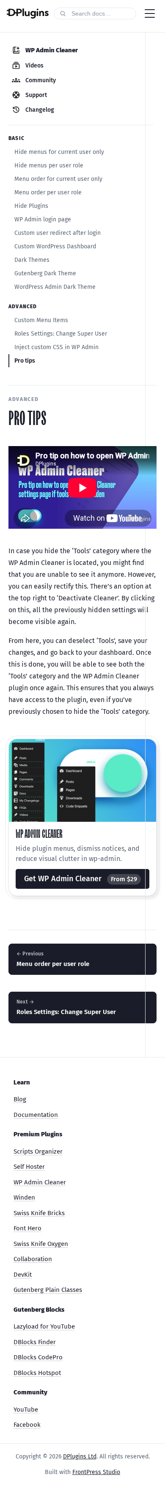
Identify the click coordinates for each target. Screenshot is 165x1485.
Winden (24, 1197)
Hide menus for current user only (59, 152)
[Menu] (149, 13)
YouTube (26, 1409)
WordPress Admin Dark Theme (55, 287)
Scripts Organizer (38, 1151)
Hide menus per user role (48, 165)
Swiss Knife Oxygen (41, 1244)
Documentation (36, 1115)
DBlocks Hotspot (37, 1373)
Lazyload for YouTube (44, 1326)
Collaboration (33, 1259)
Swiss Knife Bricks (39, 1213)
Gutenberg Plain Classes (48, 1290)
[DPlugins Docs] (28, 13)
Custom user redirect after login (57, 233)
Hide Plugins (31, 206)
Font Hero (27, 1228)
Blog (20, 1099)
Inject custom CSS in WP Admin (56, 347)
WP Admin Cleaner (40, 1182)
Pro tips (24, 360)
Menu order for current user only (58, 179)
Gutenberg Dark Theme (45, 273)
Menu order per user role (48, 192)
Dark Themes (32, 260)
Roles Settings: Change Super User (60, 333)
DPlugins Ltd (79, 1456)
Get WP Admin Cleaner (80, 878)
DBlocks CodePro (38, 1357)
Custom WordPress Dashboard (55, 246)
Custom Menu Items (41, 320)
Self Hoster (29, 1166)
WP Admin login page (42, 219)
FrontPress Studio (96, 1472)
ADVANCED (23, 399)
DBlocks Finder (35, 1342)
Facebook (27, 1425)
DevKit (23, 1274)
